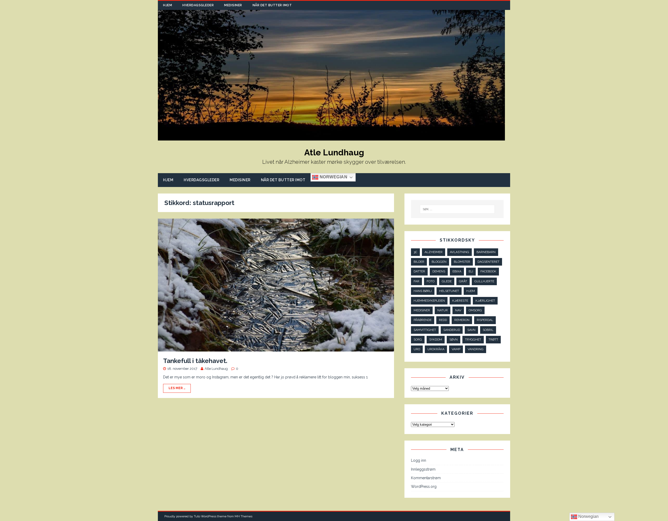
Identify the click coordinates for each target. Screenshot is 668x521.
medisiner (422, 310)
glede (447, 281)
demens (438, 271)
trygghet (473, 339)
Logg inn (418, 460)
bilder (419, 262)
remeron (461, 320)
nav (458, 310)
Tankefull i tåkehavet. (195, 361)
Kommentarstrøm (426, 478)
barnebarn (486, 252)
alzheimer (434, 252)
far (416, 281)
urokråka (435, 349)
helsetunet (449, 291)
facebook (488, 271)
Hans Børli (423, 291)
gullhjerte (484, 281)
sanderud (451, 330)
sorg (418, 339)
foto (430, 281)
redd (443, 320)
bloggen (439, 262)
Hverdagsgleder (198, 5)
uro (417, 349)
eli (471, 271)
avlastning (459, 252)
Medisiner (233, 5)
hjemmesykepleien (429, 300)
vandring (476, 349)
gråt (463, 281)
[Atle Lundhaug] (331, 138)
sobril (488, 330)
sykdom (435, 339)
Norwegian (332, 177)
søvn (453, 339)
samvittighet (425, 330)
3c (415, 252)
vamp (456, 349)
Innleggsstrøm (423, 469)
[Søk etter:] (457, 209)
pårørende (423, 320)
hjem (470, 291)
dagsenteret (488, 262)
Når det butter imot (272, 5)
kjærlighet (485, 300)
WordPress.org (424, 486)
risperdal (485, 320)
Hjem (167, 5)
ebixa (456, 271)
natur (442, 310)
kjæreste (460, 300)
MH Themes (243, 516)
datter (419, 271)
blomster (462, 262)
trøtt (493, 339)
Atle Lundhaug (216, 369)
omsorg (475, 310)
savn (471, 330)
